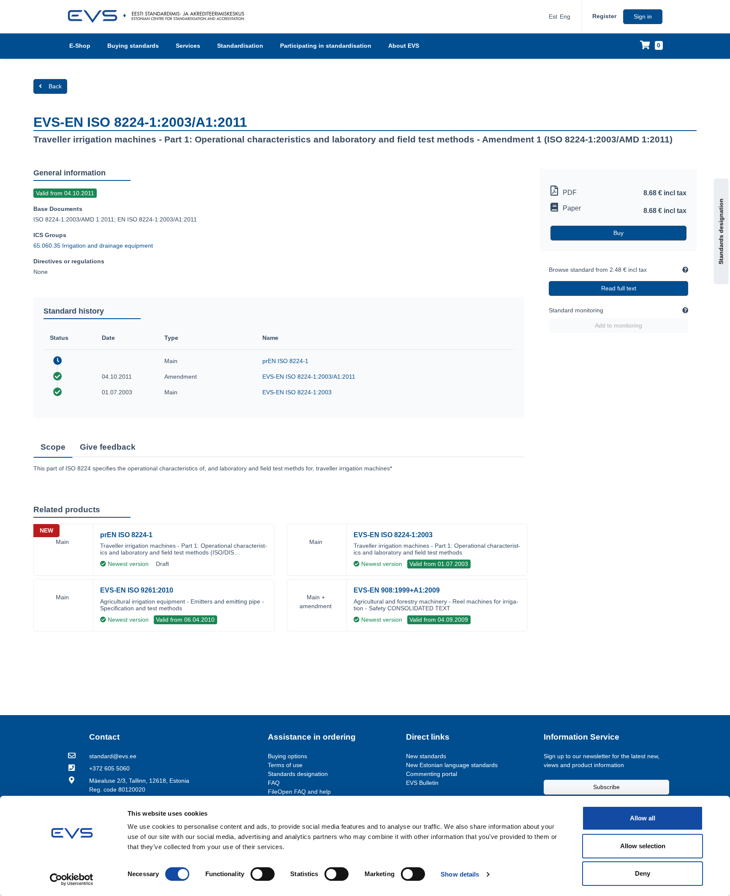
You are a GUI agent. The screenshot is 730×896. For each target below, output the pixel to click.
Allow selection (642, 846)
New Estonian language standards (452, 765)
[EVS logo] (159, 16)
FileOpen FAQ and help (299, 791)
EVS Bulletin (422, 782)
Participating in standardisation (325, 45)
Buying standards (133, 45)
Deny (642, 873)
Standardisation (240, 45)
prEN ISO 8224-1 (285, 361)
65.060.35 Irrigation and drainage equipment (93, 245)
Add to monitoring (618, 325)
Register (604, 16)
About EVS (403, 45)
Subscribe (606, 787)
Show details (460, 874)
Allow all (642, 818)
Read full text (618, 288)
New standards (426, 756)
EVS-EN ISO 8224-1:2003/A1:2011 (308, 376)
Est (553, 16)
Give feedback (108, 447)
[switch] (263, 874)
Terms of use (285, 765)
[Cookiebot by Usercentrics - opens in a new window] (72, 879)
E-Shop (79, 45)
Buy (618, 232)
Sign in (643, 16)
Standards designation (721, 232)
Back (55, 86)
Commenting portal (431, 773)
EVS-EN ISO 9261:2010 (136, 590)
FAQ (274, 782)
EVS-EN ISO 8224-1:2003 (297, 392)
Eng (565, 16)
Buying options (287, 756)
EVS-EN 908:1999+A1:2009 (397, 590)
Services (188, 45)
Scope (53, 447)
